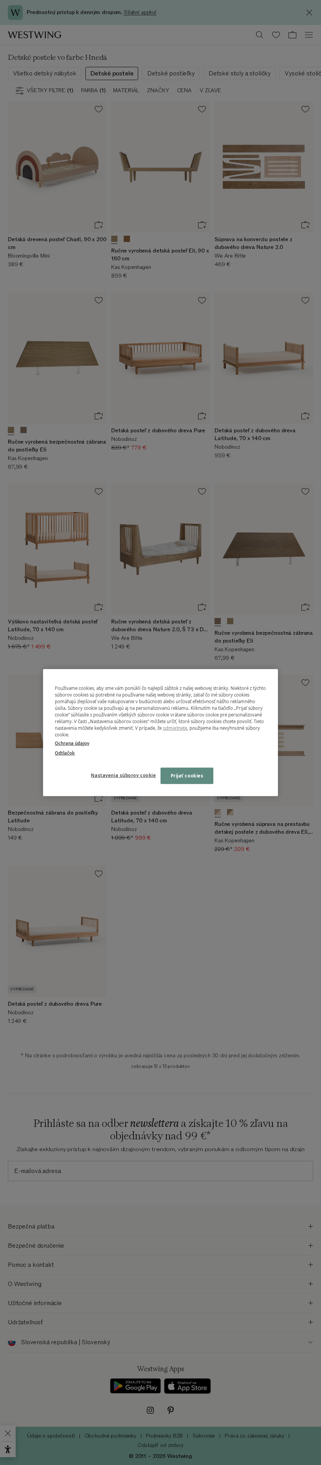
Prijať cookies (187, 775)
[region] (160, 732)
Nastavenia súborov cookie (123, 775)
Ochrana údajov (72, 743)
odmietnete (175, 728)
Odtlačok (65, 753)
